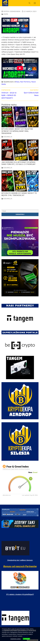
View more (25, 636)
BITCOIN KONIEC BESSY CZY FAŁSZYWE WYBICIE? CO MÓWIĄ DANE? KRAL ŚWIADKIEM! (17, 131)
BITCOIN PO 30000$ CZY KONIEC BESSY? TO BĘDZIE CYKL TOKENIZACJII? (19, 194)
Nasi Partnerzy (25, 82)
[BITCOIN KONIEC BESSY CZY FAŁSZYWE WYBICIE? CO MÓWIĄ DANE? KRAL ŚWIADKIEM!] (20, 116)
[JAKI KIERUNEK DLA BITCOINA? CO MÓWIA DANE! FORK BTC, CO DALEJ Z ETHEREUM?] (20, 150)
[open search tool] (29, 3)
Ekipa (5, 14)
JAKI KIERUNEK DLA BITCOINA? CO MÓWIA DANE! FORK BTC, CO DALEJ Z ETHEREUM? (18, 163)
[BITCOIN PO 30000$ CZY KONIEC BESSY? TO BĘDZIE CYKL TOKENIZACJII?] (20, 181)
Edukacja (7, 137)
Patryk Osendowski (11, 11)
